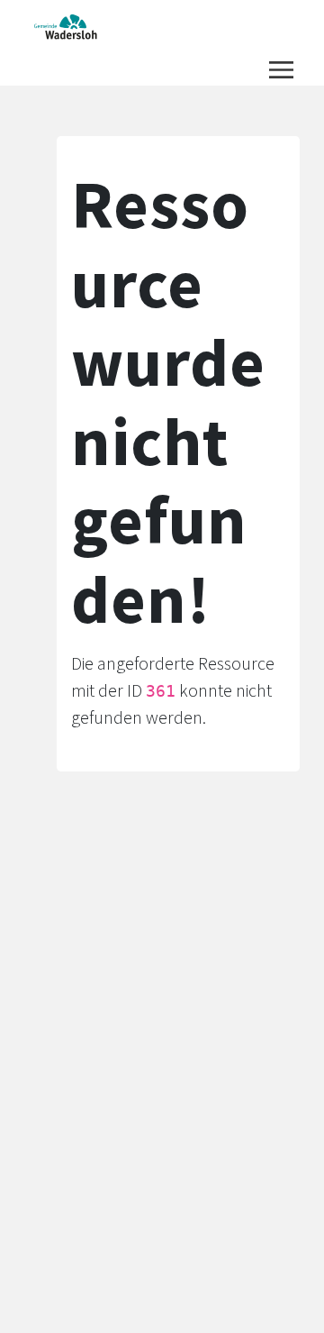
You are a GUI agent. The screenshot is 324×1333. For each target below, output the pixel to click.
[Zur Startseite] (66, 27)
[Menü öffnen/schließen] (281, 70)
